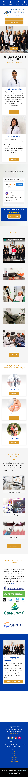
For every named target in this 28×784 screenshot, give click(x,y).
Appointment (14, 761)
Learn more (14, 112)
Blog (14, 755)
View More (14, 354)
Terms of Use (5, 772)
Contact (14, 759)
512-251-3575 (14, 583)
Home (14, 751)
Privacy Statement (21, 770)
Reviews (14, 757)
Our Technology (14, 546)
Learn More (14, 48)
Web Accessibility (13, 772)
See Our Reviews (14, 216)
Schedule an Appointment (13, 681)
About (14, 753)
